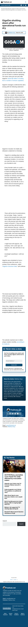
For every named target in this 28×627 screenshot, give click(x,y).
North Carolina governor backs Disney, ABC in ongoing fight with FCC (13, 503)
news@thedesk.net (11, 425)
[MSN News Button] (18, 413)
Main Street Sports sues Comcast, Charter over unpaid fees (13, 497)
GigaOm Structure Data (10, 266)
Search (5, 521)
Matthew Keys (12, 32)
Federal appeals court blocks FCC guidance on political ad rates (12, 491)
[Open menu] (26, 2)
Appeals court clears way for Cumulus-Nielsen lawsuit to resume (12, 485)
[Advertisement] (14, 135)
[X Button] (8, 413)
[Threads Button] (15, 413)
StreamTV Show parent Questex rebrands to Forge (13, 512)
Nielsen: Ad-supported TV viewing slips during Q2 (12, 508)
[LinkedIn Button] (10, 413)
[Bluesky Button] (13, 413)
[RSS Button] (20, 413)
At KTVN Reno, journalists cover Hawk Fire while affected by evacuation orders (13, 477)
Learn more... (24, 10)
